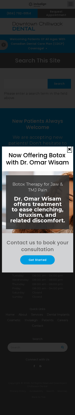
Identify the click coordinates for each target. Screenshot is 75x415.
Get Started (38, 260)
